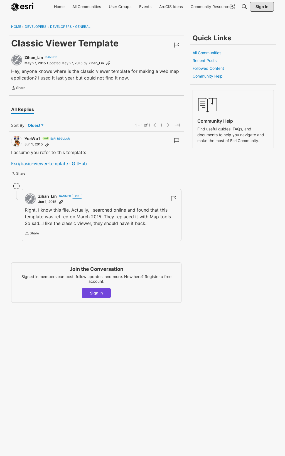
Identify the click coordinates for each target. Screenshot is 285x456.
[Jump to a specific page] (177, 125)
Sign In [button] (96, 293)
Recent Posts (205, 60)
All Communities (207, 52)
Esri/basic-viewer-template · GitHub (49, 163)
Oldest (34, 125)
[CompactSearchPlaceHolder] (244, 7)
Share (18, 88)
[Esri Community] (23, 7)
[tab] (22, 109)
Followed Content (208, 68)
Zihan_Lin (33, 57)
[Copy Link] (108, 63)
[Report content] (176, 45)
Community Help (208, 76)
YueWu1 (32, 138)
